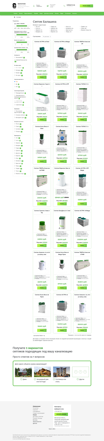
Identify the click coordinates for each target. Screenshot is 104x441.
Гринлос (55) (54, 28)
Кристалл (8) (69, 30)
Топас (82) (83, 28)
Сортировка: (37, 36)
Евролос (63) (54, 31)
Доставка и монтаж (48, 13)
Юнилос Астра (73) (86, 30)
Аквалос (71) (39, 30)
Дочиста (18, 153)
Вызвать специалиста (39, 6)
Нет (17, 86)
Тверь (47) (68, 31)
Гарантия (35, 409)
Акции (41, 13)
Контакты (74, 13)
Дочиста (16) (54, 30)
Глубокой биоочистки (21, 60)
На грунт (18, 75)
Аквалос (18, 143)
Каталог (21, 13)
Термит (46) (84, 26)
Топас (18, 171)
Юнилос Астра (20, 173)
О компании (68, 13)
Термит (18, 168)
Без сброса (19, 67)
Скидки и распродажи (38, 413)
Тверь (18, 166)
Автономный (19, 57)
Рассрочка (35, 408)
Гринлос (18, 150)
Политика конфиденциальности (19, 437)
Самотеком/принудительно (19, 101)
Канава (18, 73)
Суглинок (19, 129)
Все (16, 81)
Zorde (17, 140)
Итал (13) (68, 26)
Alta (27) (38, 26)
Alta (17, 138)
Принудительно (20, 93)
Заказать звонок (86, 5)
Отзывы (57, 13)
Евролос (18, 155)
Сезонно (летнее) (21, 115)
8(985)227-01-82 (71, 5)
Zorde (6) (38, 28)
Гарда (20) (53, 26)
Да (17, 84)
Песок (18, 124)
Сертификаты (36, 411)
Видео (61, 13)
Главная (15, 13)
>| (44, 335)
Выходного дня (20, 117)
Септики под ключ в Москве (24, 439)
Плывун (18, 131)
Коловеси (19, 161)
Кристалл (18, 163)
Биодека (18, 145)
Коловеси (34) (69, 28)
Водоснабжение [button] (28, 13)
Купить (42, 77)
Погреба (36, 13)
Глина (18, 126)
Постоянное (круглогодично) (19, 112)
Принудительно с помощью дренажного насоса (20, 97)
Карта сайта (52, 429)
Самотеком (19, 105)
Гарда (18, 148)
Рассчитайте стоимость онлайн (52, 6)
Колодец (18, 70)
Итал (17, 158)
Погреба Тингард (37, 418)
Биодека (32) (39, 31)
